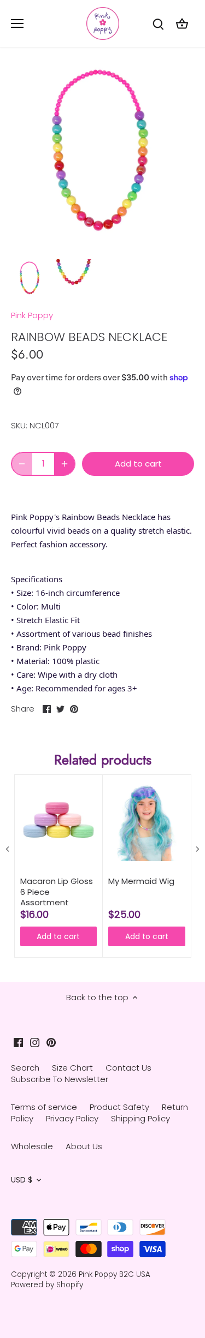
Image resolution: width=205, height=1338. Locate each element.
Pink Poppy (32, 315)
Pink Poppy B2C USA (114, 1274)
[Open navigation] (17, 23)
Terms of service (44, 1107)
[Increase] (64, 463)
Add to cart (58, 936)
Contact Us (128, 1067)
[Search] (158, 24)
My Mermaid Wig (141, 881)
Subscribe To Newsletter (59, 1079)
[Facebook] (18, 1041)
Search (25, 1067)
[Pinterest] (51, 1041)
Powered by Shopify (47, 1285)
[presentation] (7, 849)
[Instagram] (34, 1041)
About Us (84, 1146)
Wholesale (32, 1146)
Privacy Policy (72, 1118)
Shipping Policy (140, 1118)
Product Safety (119, 1107)
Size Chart (72, 1067)
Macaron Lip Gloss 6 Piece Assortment (56, 892)
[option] (30, 278)
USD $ (21, 1180)
